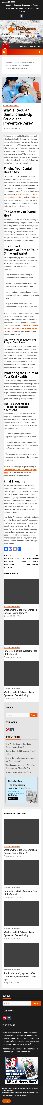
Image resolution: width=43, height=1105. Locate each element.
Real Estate (29, 8)
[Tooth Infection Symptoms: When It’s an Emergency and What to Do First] (21, 955)
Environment (27, 5)
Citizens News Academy (12, 1032)
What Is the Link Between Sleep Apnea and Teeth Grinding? (19, 934)
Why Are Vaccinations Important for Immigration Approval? (13, 561)
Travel (36, 8)
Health (7, 8)
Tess (7, 128)
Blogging (9, 5)
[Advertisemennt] (21, 36)
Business (17, 5)
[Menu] (9, 52)
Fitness (35, 5)
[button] (9, 52)
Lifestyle (14, 8)
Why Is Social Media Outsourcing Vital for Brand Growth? (30, 560)
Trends (22, 11)
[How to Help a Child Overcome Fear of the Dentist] (21, 632)
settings (24, 1095)
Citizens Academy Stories (11, 105)
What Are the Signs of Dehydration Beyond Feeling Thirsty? (20, 851)
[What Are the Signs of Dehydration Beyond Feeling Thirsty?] (21, 591)
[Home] (4, 52)
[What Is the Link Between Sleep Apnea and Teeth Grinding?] (21, 673)
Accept (6, 1101)
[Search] (39, 52)
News (21, 8)
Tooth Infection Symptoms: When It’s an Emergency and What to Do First (20, 976)
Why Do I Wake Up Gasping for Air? (19, 772)
